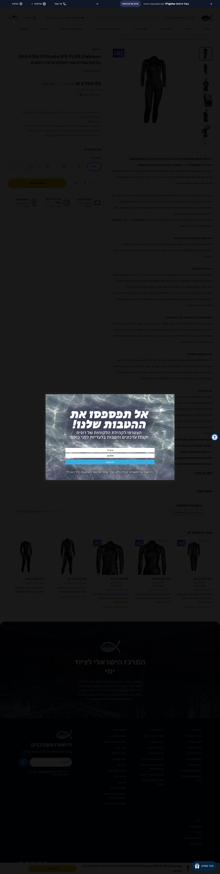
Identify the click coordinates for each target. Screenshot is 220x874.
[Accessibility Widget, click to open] (214, 437)
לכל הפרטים (119, 3)
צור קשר (58, 3)
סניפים (15, 3)
